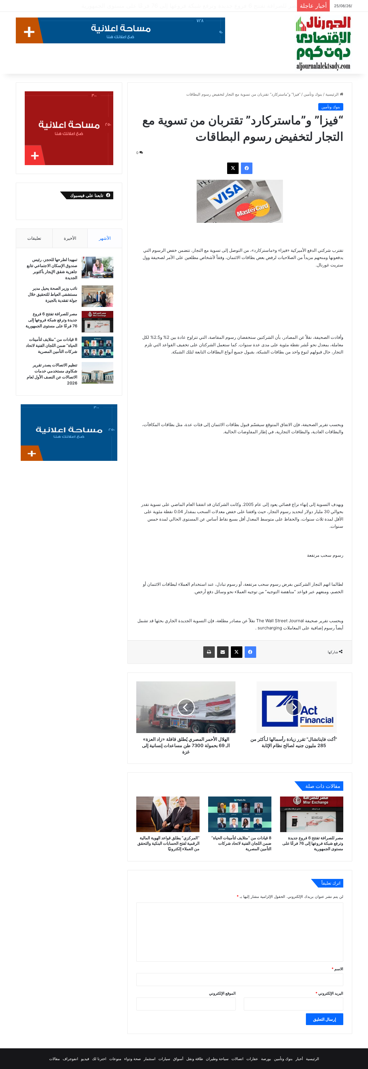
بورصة (266, 1058)
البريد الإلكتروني (329, 993)
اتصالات (237, 1058)
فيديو (85, 1058)
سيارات (164, 1058)
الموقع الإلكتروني (222, 993)
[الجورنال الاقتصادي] (323, 43)
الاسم (337, 968)
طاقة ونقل (194, 1058)
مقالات (54, 1058)
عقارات (252, 1058)
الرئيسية (332, 94)
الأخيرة (70, 238)
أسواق (178, 1058)
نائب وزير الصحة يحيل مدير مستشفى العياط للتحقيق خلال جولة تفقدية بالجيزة (52, 294)
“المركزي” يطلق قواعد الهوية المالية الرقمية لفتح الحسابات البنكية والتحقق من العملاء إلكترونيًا (168, 843)
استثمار (150, 1058)
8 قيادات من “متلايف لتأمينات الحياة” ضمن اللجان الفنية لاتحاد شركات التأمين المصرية (189, 5)
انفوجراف (70, 1058)
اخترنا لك (99, 1058)
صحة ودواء (132, 1058)
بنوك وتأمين (313, 94)
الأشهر (105, 238)
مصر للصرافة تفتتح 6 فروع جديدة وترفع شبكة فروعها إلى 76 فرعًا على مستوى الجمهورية (312, 843)
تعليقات (34, 238)
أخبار (299, 1058)
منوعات (115, 1058)
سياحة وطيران (217, 1058)
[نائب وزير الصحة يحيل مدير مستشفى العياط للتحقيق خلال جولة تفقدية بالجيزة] (97, 296)
